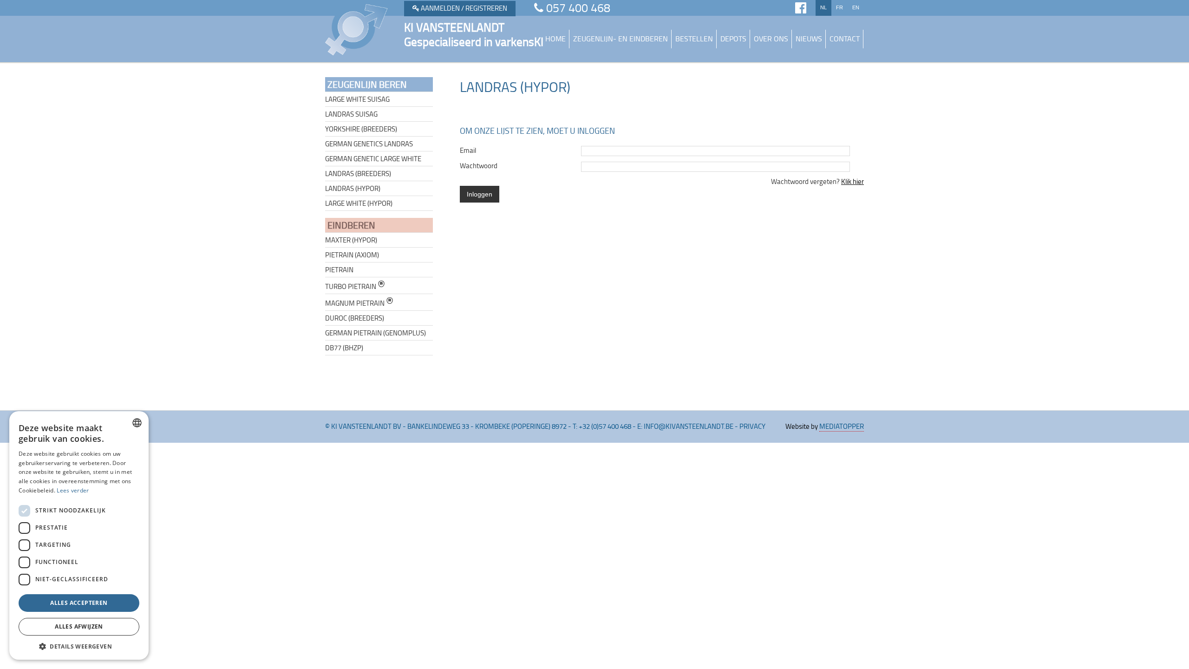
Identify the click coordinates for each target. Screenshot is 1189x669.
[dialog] (79, 535)
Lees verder (73, 490)
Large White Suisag (357, 99)
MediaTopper (841, 426)
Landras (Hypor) (352, 188)
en (855, 7)
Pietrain (339, 270)
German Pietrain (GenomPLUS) (375, 333)
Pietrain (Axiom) (352, 255)
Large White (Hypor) (358, 203)
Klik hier (852, 181)
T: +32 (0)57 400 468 (602, 426)
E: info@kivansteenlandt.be (685, 426)
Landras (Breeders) (358, 173)
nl (823, 7)
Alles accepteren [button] (78, 603)
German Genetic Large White (373, 159)
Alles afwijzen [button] (79, 626)
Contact (845, 38)
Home (555, 38)
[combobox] (137, 422)
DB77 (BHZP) (344, 348)
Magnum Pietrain (359, 302)
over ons (771, 38)
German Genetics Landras (369, 144)
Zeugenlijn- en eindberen (620, 38)
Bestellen (694, 38)
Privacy (752, 426)
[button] (79, 646)
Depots (733, 38)
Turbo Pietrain (355, 285)
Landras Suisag (351, 114)
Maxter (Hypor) (351, 240)
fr (839, 7)
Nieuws (809, 38)
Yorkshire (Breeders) (361, 129)
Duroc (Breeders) (354, 318)
